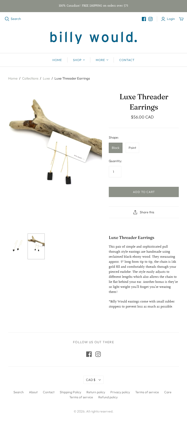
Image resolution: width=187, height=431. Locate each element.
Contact (127, 60)
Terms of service (147, 392)
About (33, 392)
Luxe (46, 78)
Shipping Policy (70, 392)
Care (167, 392)
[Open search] (7, 19)
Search (16, 19)
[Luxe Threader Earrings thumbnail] (16, 246)
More (100, 60)
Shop (77, 60)
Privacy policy (120, 392)
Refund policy (108, 397)
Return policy (95, 392)
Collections (30, 78)
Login (171, 19)
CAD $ (90, 380)
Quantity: (115, 161)
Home (57, 60)
